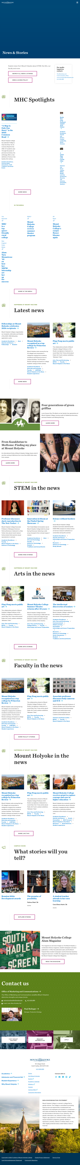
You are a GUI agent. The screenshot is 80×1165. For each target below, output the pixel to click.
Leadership (63, 141)
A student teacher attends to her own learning (61, 898)
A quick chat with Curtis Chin (62, 157)
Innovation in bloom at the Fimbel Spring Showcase (37, 521)
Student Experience (9, 1081)
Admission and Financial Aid (12, 1077)
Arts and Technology (33, 540)
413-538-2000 (40, 1069)
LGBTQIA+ (38, 370)
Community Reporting (31, 1160)
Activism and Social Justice (62, 168)
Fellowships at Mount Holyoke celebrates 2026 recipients (11, 326)
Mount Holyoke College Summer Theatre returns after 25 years (37, 606)
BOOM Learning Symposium (63, 175)
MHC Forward (67, 820)
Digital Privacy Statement (42, 1157)
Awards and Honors (8, 343)
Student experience (33, 373)
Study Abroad (57, 546)
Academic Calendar (33, 1081)
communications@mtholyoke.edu (65, 77)
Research (56, 543)
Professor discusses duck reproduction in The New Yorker (11, 521)
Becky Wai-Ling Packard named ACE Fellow (63, 122)
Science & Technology (8, 545)
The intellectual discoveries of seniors (63, 605)
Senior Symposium (58, 635)
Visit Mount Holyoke (34, 1076)
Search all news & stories (22, 73)
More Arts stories (25, 646)
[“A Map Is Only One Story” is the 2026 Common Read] (9, 117)
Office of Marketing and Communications (20, 991)
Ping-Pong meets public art (63, 342)
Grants (70, 818)
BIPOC (61, 172)
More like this (23, 833)
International (5, 165)
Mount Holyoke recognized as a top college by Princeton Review (36, 344)
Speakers (62, 184)
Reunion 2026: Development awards (11, 897)
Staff (10, 165)
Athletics (30, 1084)
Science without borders (64, 519)
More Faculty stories (26, 737)
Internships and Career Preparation (64, 539)
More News (22, 192)
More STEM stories (25, 554)
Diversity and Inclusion (34, 368)
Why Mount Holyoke (9, 1084)
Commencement (58, 623)
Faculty (62, 139)
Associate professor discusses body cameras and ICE (64, 698)
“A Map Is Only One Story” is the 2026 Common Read (7, 131)
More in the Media (25, 291)
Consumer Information (34, 1092)
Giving (30, 1073)
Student (14, 344)
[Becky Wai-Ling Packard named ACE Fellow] (61, 113)
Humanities (63, 182)
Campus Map (32, 1090)
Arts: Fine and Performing (61, 360)
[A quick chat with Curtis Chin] (61, 149)
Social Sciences (62, 143)
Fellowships (5, 344)
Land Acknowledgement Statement (12, 1160)
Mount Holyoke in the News (35, 372)
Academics (6, 1074)
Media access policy (20, 80)
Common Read (5, 163)
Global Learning (57, 624)
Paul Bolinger (30, 1009)
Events (30, 1079)
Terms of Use (56, 1157)
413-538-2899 (60, 79)
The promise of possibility (34, 897)
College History (32, 625)
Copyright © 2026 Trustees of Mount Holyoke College (17, 1157)
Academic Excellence (7, 162)
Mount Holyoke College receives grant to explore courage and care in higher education (64, 796)
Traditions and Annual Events (36, 547)
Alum (19, 341)
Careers (30, 1087)
